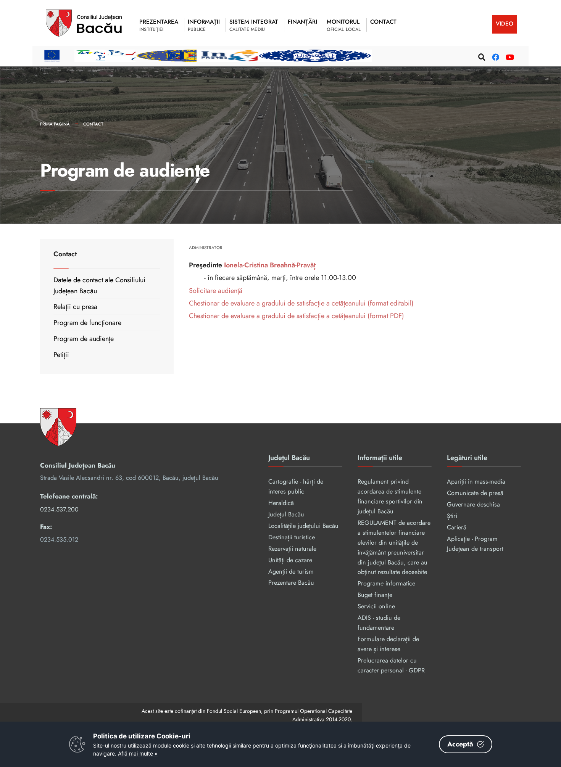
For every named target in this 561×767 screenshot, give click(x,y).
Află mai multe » (138, 753)
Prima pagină (55, 124)
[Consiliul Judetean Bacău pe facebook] (494, 56)
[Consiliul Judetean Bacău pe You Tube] (508, 56)
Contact (93, 124)
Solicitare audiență (215, 291)
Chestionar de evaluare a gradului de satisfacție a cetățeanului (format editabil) (301, 303)
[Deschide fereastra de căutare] (481, 56)
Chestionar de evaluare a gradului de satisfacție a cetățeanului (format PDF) (296, 316)
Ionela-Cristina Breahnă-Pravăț (270, 265)
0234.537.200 (59, 509)
